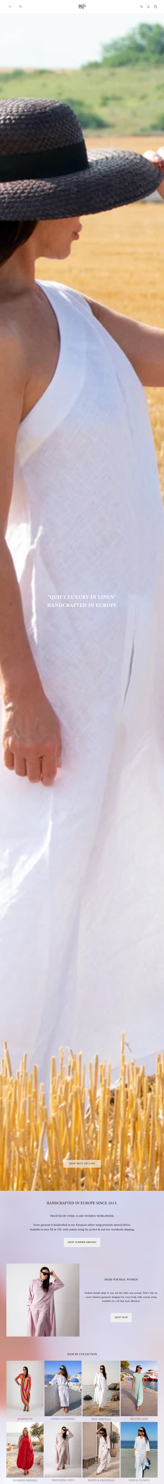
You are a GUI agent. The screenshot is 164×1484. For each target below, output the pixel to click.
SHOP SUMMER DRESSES (82, 1242)
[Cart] (155, 6)
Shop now (121, 1317)
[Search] (20, 6)
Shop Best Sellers (82, 1163)
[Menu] (10, 6)
